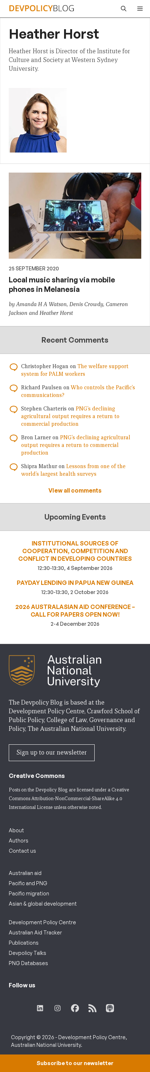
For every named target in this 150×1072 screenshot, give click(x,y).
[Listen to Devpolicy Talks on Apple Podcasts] (110, 1008)
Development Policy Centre (42, 922)
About (16, 830)
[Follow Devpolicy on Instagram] (58, 1008)
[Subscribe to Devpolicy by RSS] (92, 1008)
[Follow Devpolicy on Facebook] (75, 1008)
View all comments (75, 490)
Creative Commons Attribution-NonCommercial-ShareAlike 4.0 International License (69, 798)
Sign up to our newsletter (51, 752)
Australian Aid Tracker (35, 932)
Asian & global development (43, 904)
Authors (18, 840)
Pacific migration (29, 893)
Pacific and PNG (28, 883)
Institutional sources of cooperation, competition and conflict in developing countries (75, 551)
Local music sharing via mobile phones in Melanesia (62, 284)
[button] (122, 9)
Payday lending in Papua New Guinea (75, 582)
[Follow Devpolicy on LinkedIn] (40, 1008)
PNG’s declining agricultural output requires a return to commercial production (70, 416)
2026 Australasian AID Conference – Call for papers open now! (75, 610)
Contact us (22, 851)
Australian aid (25, 873)
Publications (24, 943)
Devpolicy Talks (27, 953)
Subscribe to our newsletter (75, 1063)
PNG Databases (28, 963)
